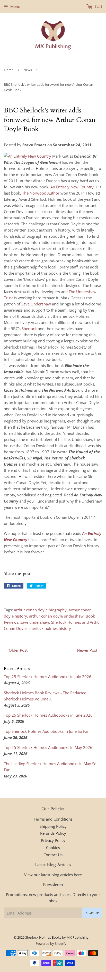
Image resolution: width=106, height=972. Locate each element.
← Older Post (16, 650)
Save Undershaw (36, 303)
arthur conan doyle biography (40, 609)
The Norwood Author (40, 193)
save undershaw (34, 622)
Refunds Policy (53, 833)
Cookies (53, 847)
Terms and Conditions (53, 819)
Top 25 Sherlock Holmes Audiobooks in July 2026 (47, 676)
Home (8, 70)
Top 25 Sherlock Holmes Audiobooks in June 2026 (48, 715)
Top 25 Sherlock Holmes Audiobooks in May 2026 (48, 747)
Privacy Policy (53, 840)
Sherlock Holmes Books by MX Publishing (57, 937)
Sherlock (29, 328)
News (27, 70)
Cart (98, 6)
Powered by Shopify (51, 943)
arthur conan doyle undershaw (56, 616)
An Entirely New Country (72, 186)
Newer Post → (89, 650)
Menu (15, 6)
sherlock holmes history (50, 628)
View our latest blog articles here (53, 874)
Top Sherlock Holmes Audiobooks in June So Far (46, 731)
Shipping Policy (53, 826)
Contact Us (53, 854)
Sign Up (92, 913)
